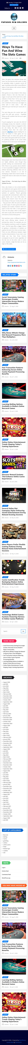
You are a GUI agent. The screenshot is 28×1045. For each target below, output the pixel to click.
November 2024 (7, 719)
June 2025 (6, 708)
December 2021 (7, 786)
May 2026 (5, 688)
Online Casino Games (9, 249)
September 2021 (7, 792)
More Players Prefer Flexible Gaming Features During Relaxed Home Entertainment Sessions (14, 547)
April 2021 (6, 802)
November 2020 (7, 812)
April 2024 (6, 733)
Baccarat (5, 835)
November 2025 (7, 698)
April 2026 (6, 690)
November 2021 (7, 788)
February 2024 (7, 737)
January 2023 (6, 761)
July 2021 (5, 796)
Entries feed (5, 871)
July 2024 (5, 727)
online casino (6, 845)
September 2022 (7, 769)
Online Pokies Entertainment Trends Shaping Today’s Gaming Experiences (13, 444)
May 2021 (5, 800)
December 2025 (7, 696)
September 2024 (7, 723)
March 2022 (6, 780)
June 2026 (6, 686)
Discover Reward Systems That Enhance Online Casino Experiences (13, 476)
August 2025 (6, 704)
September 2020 (7, 816)
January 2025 (6, 715)
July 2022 (5, 773)
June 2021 (6, 798)
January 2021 (6, 808)
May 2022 (5, 776)
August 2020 (6, 818)
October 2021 (7, 790)
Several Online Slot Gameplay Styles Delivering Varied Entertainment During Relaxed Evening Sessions (14, 511)
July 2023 (5, 751)
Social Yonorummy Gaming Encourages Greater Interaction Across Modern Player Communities (13, 300)
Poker (4, 846)
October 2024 (7, 721)
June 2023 (6, 753)
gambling (5, 841)
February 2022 (7, 782)
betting (5, 837)
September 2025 (7, 702)
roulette (5, 850)
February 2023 (7, 759)
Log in (3, 867)
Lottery (5, 843)
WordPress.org (6, 878)
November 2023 (7, 743)
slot (4, 852)
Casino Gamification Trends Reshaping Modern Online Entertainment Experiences (13, 582)
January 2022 (6, 784)
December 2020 (7, 810)
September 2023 (7, 747)
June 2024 (6, 729)
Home (3, 34)
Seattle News (10, 1042)
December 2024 (7, 717)
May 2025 (5, 710)
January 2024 (6, 739)
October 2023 (7, 745)
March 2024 (6, 735)
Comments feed (6, 874)
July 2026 (5, 684)
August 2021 (6, 794)
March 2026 (6, 692)
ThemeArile (18, 1042)
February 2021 (7, 806)
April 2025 (6, 712)
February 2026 (7, 694)
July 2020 (5, 820)
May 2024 (5, 731)
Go (23, 631)
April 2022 (6, 778)
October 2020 (7, 814)
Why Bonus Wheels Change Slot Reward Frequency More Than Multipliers (14, 335)
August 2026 (6, 682)
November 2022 (7, 765)
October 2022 (7, 767)
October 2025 (7, 700)
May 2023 (5, 755)
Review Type (6, 848)
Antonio (7, 58)
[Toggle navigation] (14, 28)
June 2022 (6, 775)
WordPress (22, 1040)
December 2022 (7, 763)
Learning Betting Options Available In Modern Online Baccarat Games (13, 406)
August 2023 (6, 749)
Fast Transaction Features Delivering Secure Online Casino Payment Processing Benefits (13, 371)
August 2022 (6, 771)
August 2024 (6, 725)
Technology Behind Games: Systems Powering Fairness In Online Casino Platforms (13, 617)
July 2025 (5, 706)
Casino (5, 839)
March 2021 (6, 804)
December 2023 (7, 741)
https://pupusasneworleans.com (16, 262)
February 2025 (7, 714)
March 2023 (6, 757)
